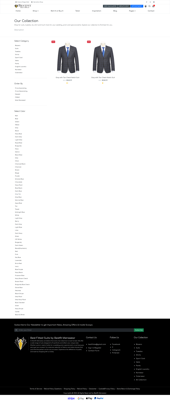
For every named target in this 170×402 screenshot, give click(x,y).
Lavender (18, 260)
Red (16, 116)
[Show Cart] (153, 6)
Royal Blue (18, 143)
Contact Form (93, 351)
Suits (16, 48)
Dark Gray (18, 224)
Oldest (17, 97)
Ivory (16, 266)
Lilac (16, 230)
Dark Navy (18, 233)
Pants (17, 63)
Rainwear (18, 69)
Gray (16, 128)
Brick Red (18, 263)
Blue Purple (19, 269)
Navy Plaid (18, 185)
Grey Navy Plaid (20, 299)
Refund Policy (82, 389)
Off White (18, 239)
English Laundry (20, 66)
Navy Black (19, 272)
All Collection (141, 380)
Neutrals (18, 290)
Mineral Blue (19, 179)
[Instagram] (150, 2)
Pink (16, 254)
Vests (17, 60)
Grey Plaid (18, 296)
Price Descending (21, 91)
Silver (17, 305)
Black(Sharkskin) (20, 248)
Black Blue (18, 155)
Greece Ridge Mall (23, 2)
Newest (17, 94)
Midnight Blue (20, 212)
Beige (17, 173)
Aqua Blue (18, 203)
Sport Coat (18, 57)
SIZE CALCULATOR (110, 6)
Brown (17, 170)
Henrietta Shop (38, 2)
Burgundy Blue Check (22, 284)
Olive (17, 161)
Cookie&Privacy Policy (107, 389)
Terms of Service (36, 389)
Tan (16, 206)
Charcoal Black (20, 164)
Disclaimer (93, 389)
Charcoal (18, 167)
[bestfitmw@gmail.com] (154, 2)
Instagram (116, 350)
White (17, 215)
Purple (17, 176)
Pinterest (115, 353)
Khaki (17, 236)
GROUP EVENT (124, 6)
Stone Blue (18, 287)
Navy (17, 149)
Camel (17, 311)
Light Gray (18, 218)
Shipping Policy (69, 389)
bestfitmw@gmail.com (97, 344)
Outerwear (18, 72)
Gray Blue (18, 197)
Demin (17, 152)
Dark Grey (18, 137)
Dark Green (19, 245)
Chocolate (18, 182)
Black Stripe (19, 293)
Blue (16, 119)
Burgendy (18, 242)
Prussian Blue (19, 275)
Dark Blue (18, 191)
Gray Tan (18, 194)
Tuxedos (17, 51)
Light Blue (18, 227)
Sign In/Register (94, 348)
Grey (16, 158)
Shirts (17, 54)
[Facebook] (146, 2)
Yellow (17, 125)
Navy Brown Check (21, 278)
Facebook (116, 344)
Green (17, 122)
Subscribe (139, 330)
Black (17, 131)
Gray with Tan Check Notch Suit (67, 77)
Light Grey (18, 140)
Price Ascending (20, 88)
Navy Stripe (19, 308)
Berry (17, 221)
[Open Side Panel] (145, 6)
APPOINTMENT (136, 6)
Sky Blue (18, 257)
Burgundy (18, 146)
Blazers (17, 45)
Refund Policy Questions (53, 389)
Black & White (20, 314)
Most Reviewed (20, 100)
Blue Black (18, 188)
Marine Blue (19, 200)
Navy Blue (18, 134)
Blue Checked (19, 302)
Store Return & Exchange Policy (128, 389)
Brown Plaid (19, 281)
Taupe (17, 209)
